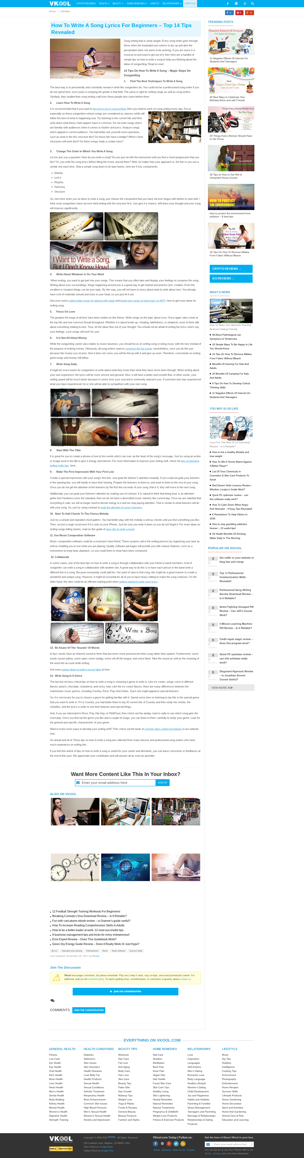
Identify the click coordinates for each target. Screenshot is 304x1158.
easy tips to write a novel (120, 529)
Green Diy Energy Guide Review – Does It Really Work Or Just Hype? (95, 944)
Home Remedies (135, 3)
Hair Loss (123, 1075)
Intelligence (228, 1067)
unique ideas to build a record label (81, 669)
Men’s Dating (195, 1071)
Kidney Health (57, 1103)
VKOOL (112, 1137)
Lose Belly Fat (92, 1075)
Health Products (93, 1079)
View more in (220, 687)
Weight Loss (125, 1099)
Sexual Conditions (94, 1087)
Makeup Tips (125, 1095)
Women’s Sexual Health (97, 1115)
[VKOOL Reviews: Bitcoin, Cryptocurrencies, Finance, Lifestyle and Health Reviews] (61, 3)
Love (190, 1054)
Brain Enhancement (95, 1099)
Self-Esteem (194, 1067)
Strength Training (58, 1119)
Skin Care (123, 1079)
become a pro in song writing (109, 108)
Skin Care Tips (161, 1087)
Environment (229, 1075)
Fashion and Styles (129, 1119)
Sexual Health (91, 1083)
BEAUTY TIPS (127, 1049)
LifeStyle (190, 3)
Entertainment (92, 951)
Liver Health (55, 1083)
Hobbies (226, 1062)
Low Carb (54, 1058)
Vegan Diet (159, 1075)
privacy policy (220, 1153)
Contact (191, 1150)
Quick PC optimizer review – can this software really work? (236, 658)
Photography (229, 1079)
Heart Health (56, 1087)
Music (105, 951)
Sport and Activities (232, 1107)
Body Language (196, 1079)
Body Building (56, 1099)
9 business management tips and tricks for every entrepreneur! (90, 934)
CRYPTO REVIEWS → (227, 268)
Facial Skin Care (162, 1083)
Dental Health (56, 1095)
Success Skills (136, 951)
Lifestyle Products (232, 1095)
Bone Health (56, 1079)
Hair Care (123, 1058)
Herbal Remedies (162, 1099)
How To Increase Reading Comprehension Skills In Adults (88, 925)
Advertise (166, 1150)
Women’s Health (58, 1111)
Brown (96, 956)
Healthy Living (161, 1091)
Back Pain (158, 1067)
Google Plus (107, 1150)
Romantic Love (196, 1075)
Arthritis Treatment (94, 1091)
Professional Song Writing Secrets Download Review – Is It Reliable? (236, 594)
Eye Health (55, 1067)
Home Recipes (230, 1087)
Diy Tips (226, 1058)
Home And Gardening (234, 1111)
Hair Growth (125, 1091)
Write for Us (179, 1150)
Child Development (198, 1091)
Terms (208, 1153)
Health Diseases (93, 1071)
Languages (194, 1062)
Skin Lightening (161, 1095)
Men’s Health (56, 1091)
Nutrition (157, 1058)
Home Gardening (231, 1099)
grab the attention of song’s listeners (121, 507)
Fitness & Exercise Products (168, 1119)
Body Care (124, 1071)
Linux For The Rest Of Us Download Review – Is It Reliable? (230, 444)
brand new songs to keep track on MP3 (142, 300)
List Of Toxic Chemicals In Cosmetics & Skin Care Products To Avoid (229, 475)
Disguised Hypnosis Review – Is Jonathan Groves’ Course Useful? (236, 675)
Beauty (117, 3)
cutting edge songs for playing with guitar (91, 300)
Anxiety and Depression (97, 1119)
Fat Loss (123, 1062)
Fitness (53, 1054)
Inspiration (193, 1058)
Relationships (171, 3)
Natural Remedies (163, 1103)
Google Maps (106, 1146)
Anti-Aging (124, 1067)
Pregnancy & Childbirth (165, 1111)
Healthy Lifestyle (197, 1083)
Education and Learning (72, 951)
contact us (185, 979)
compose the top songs (138, 348)
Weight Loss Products (165, 1115)
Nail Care (158, 1054)
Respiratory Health (94, 1095)
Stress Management (199, 1107)
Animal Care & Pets (233, 1115)
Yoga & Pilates (126, 1103)
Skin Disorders (92, 1067)
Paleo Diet (124, 1087)
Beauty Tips (124, 1083)
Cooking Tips (229, 1071)
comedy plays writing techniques (163, 728)
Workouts (123, 1054)
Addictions (89, 1058)
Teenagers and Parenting (202, 1111)
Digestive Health (58, 1115)
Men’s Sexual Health (95, 1111)
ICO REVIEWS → (223, 278)
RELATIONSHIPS (199, 1049)
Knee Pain (158, 1071)
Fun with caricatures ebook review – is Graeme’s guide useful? (91, 920)
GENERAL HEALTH (62, 1049)
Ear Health (55, 1062)
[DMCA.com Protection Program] (61, 1148)
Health (103, 3)
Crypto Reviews (86, 3)
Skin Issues (90, 1062)
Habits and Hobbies (198, 1099)
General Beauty (127, 1111)
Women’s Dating (197, 1087)
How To (154, 3)
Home (52, 11)
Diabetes (89, 1054)
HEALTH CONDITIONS (99, 1049)
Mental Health (57, 1107)
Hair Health (159, 1079)
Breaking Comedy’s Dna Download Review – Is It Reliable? (89, 916)
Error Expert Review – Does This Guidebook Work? (84, 939)
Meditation (158, 1062)
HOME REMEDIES (165, 1049)
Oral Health (55, 1071)
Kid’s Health (55, 1075)
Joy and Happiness (198, 1095)
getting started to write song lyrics (138, 581)
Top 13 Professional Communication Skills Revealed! (233, 577)
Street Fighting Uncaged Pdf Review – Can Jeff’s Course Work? (237, 611)
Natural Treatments (163, 1107)
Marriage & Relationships (202, 1115)
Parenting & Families (199, 1103)
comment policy (96, 979)
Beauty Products (127, 1115)
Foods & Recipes (127, 1107)
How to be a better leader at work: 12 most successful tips (88, 930)
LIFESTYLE (230, 1049)
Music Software (118, 951)
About (157, 1150)
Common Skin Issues (95, 1103)
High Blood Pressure (95, 1107)
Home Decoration (232, 1103)
